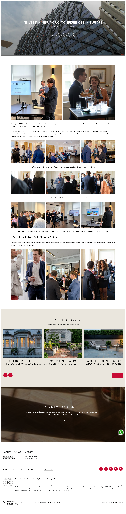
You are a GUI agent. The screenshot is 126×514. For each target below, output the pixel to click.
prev (5, 375)
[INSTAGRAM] (106, 469)
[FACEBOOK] (101, 469)
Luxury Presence (54, 502)
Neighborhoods (33, 469)
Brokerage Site (51, 479)
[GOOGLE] (121, 469)
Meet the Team (17, 469)
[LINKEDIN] (111, 469)
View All (117, 375)
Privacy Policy (118, 502)
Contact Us (48, 469)
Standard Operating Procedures (36, 479)
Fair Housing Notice (20, 479)
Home (5, 469)
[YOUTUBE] (116, 469)
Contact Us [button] (63, 421)
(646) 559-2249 (8, 456)
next (10, 375)
